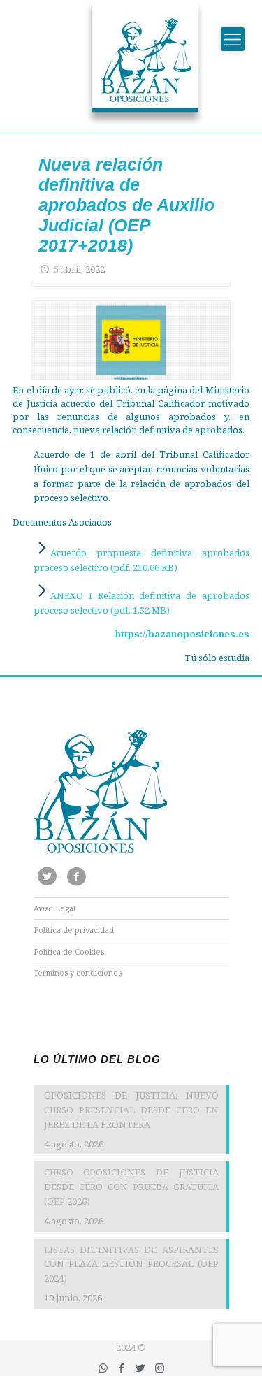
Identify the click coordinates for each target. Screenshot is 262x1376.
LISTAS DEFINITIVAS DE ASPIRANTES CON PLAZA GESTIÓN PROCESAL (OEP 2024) (131, 1264)
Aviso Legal (54, 908)
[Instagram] (159, 1368)
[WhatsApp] (103, 1368)
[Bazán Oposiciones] (131, 63)
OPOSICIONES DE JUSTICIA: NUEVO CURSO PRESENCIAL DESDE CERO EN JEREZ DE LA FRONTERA (131, 1110)
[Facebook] (122, 1368)
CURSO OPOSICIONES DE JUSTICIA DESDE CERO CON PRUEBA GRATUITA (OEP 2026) (131, 1187)
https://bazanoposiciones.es (182, 634)
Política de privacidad (74, 930)
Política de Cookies (69, 951)
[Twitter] (140, 1368)
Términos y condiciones (78, 972)
